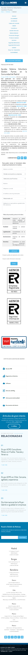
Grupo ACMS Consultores (8, 77)
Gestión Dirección (14, 30)
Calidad (14, 25)
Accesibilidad (14, 18)
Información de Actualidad (13, 398)
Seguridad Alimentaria (14, 42)
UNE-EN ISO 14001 (21, 106)
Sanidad (14, 47)
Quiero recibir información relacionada (11, 258)
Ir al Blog (14, 426)
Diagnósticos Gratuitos (12, 376)
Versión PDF (9, 369)
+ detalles (14, 251)
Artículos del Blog (10, 390)
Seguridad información (14, 45)
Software (8, 383)
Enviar (14, 263)
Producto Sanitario (14, 38)
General (14, 16)
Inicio (2, 12)
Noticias (8, 12)
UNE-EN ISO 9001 (21, 102)
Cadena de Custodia (14, 23)
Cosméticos (14, 28)
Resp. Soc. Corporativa (14, 50)
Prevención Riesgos (14, 35)
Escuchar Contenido (15, 60)
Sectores (14, 40)
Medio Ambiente (14, 33)
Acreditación (14, 21)
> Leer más (4, 465)
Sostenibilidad (14, 52)
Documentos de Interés (12, 405)
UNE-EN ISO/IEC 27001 (14, 115)
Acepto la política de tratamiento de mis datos (13, 255)
